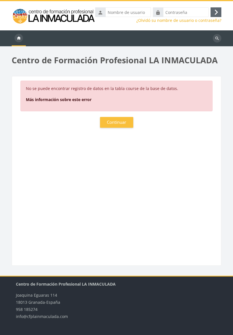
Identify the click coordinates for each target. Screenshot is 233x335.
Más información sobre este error (58, 99)
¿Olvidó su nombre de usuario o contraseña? (178, 20)
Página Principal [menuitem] (19, 38)
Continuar (116, 122)
